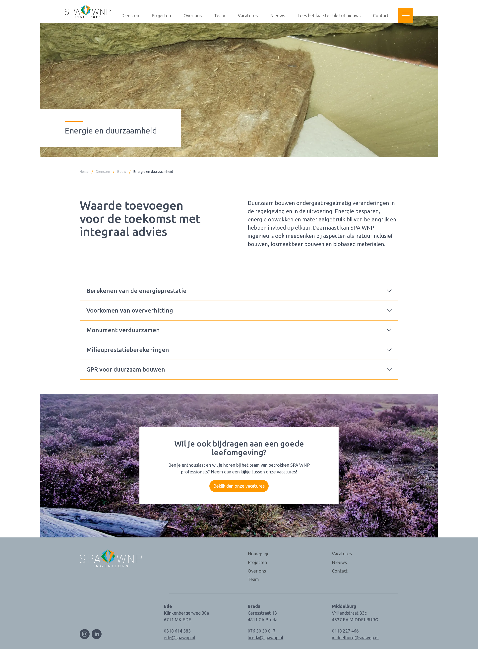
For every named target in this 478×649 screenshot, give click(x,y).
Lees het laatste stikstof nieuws (329, 15)
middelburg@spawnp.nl (355, 637)
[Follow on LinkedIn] (97, 634)
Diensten (130, 15)
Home (84, 172)
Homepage (259, 553)
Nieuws (277, 15)
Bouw (121, 172)
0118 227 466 (345, 630)
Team (219, 15)
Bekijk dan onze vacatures (239, 485)
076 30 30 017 (262, 630)
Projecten (161, 15)
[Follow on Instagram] (85, 634)
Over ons (192, 15)
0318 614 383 (177, 630)
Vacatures (248, 15)
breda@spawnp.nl (265, 637)
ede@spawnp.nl (179, 637)
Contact (381, 15)
